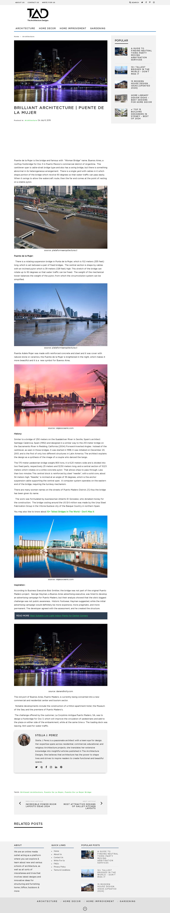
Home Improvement (73, 28)
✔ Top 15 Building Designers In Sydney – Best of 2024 (140, 114)
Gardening (97, 28)
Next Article (89, 801)
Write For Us (48, 2)
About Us (20, 2)
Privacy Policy (60, 867)
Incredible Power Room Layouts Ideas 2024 (41, 805)
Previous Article (34, 801)
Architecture (25, 28)
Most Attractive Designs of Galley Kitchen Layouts (80, 806)
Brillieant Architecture (32, 792)
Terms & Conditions (62, 870)
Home (16, 36)
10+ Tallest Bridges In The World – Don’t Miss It (70, 512)
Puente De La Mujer (53, 792)
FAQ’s (56, 864)
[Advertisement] (110, 15)
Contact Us (33, 2)
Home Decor (47, 28)
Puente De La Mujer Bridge (78, 792)
